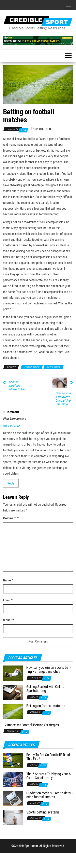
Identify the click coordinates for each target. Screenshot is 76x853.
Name (8, 580)
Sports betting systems (43, 812)
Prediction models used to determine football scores (49, 795)
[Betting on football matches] (13, 711)
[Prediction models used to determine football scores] (13, 798)
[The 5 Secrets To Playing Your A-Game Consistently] (13, 779)
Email (8, 600)
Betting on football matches (45, 706)
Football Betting (31, 366)
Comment (11, 518)
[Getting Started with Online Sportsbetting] (13, 692)
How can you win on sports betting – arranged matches (48, 669)
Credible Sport (44, 129)
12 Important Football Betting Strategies (31, 725)
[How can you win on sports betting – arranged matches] (13, 673)
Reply (10, 483)
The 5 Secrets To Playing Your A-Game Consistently (49, 776)
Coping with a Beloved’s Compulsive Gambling (63, 399)
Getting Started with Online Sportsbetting (45, 688)
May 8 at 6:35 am (11, 425)
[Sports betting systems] (13, 817)
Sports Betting (53, 366)
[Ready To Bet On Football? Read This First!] (13, 760)
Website (8, 620)
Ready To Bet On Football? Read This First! (48, 757)
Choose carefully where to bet (17, 385)
